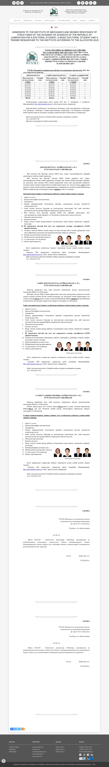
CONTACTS (92, 20)
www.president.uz (37, 747)
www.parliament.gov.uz (39, 751)
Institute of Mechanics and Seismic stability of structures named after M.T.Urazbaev (76, 11)
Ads (56, 27)
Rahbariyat (12, 749)
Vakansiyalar (13, 751)
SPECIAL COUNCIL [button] (49, 20)
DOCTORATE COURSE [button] (64, 20)
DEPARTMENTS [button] (27, 20)
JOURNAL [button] (82, 20)
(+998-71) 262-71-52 (85, 749)
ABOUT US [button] (17, 20)
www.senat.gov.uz (37, 754)
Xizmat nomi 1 (60, 747)
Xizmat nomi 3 (60, 751)
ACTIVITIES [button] (38, 20)
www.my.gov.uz (37, 756)
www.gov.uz (36, 749)
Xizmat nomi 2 (60, 749)
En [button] (79, 3)
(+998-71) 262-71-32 (85, 747)
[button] (86, 3)
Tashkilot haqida (14, 747)
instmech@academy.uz (86, 751)
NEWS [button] (74, 20)
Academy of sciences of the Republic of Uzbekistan (33, 11)
